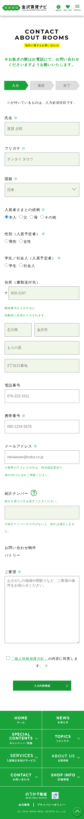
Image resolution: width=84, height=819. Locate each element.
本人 (13, 217)
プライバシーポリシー (51, 804)
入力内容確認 (42, 686)
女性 (27, 241)
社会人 (29, 266)
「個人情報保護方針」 (29, 658)
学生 (13, 266)
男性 (13, 241)
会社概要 (24, 804)
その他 (50, 217)
